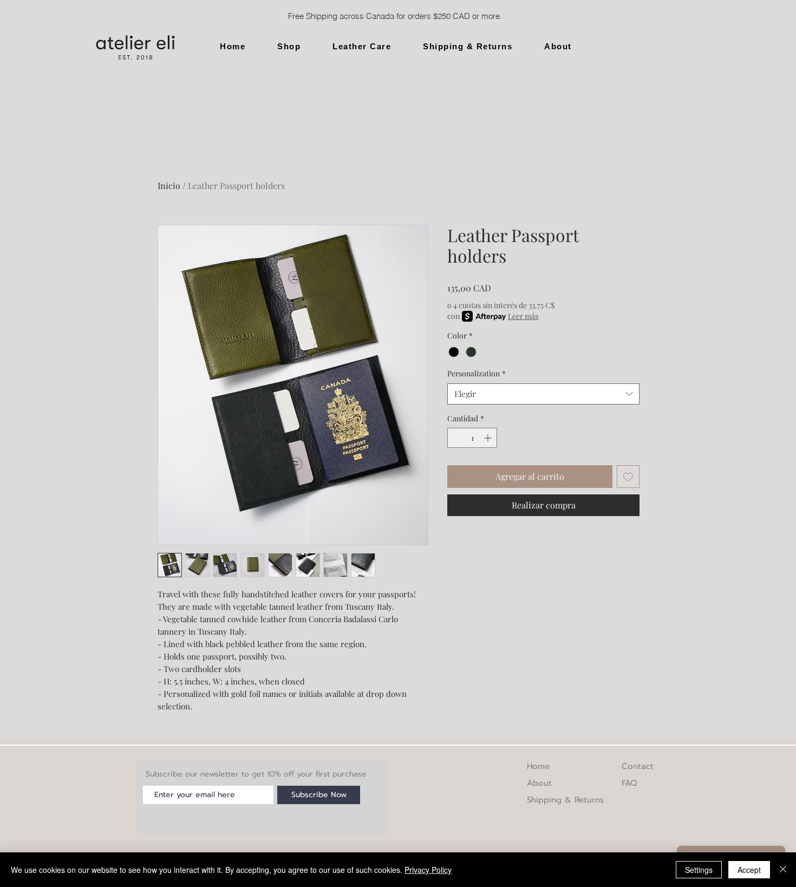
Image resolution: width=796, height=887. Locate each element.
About (539, 783)
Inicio (169, 185)
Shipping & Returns (565, 800)
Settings (699, 869)
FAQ (629, 783)
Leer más (523, 316)
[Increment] (488, 437)
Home (538, 766)
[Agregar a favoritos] (628, 476)
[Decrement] (455, 437)
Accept (749, 869)
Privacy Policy (428, 869)
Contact (638, 766)
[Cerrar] (783, 869)
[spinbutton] (472, 437)
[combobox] (543, 394)
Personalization (476, 373)
